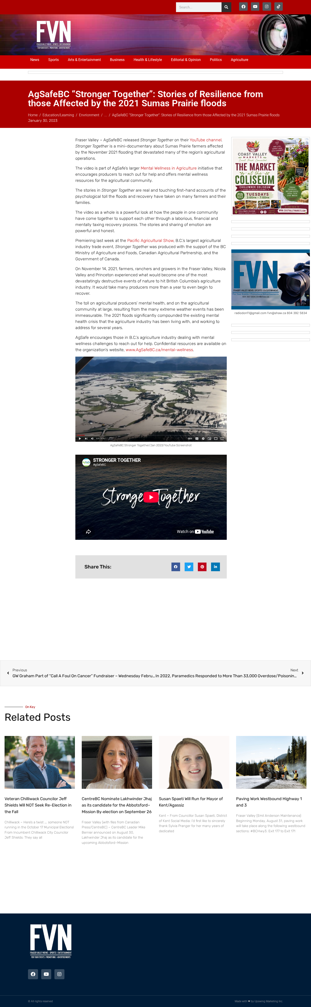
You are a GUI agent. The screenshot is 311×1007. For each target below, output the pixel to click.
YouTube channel (206, 139)
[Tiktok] (278, 6)
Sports (53, 60)
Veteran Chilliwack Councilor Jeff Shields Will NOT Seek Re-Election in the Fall (38, 805)
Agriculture (239, 60)
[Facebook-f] (243, 6)
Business (117, 60)
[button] (175, 567)
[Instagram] (267, 6)
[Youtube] (255, 6)
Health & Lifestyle (148, 60)
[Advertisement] (172, 34)
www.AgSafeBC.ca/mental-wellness (159, 349)
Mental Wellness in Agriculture (169, 168)
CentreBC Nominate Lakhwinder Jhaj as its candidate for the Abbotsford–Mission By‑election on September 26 (117, 805)
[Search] (226, 7)
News (34, 60)
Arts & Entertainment (84, 60)
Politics (216, 60)
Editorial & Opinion (186, 60)
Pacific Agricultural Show (150, 240)
